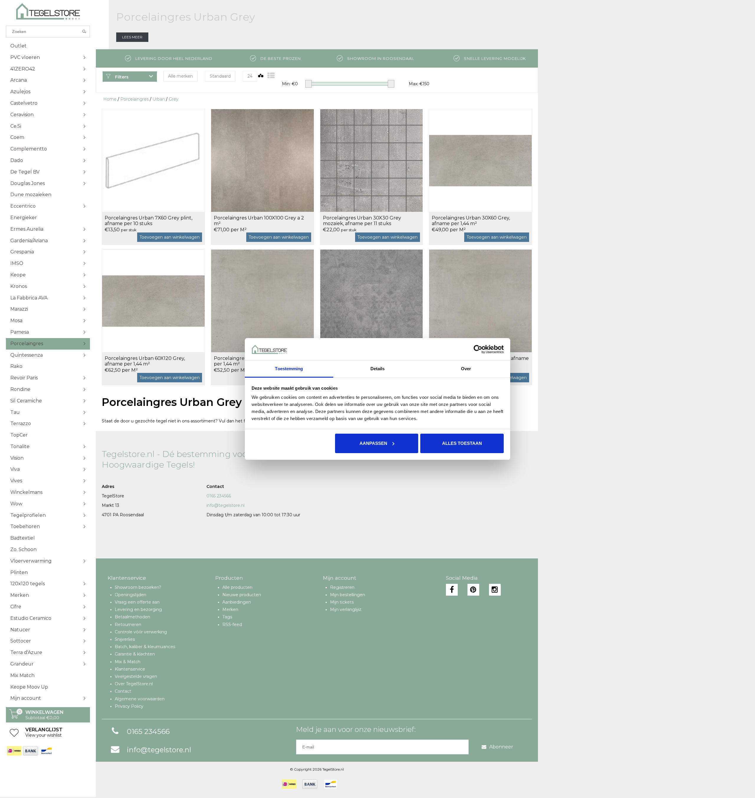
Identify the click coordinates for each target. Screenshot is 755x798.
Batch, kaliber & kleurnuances (145, 646)
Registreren (342, 587)
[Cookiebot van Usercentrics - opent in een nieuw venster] (478, 349)
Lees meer (132, 37)
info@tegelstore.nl (225, 505)
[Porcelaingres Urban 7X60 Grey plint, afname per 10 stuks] (153, 160)
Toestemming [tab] (289, 368)
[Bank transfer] (30, 751)
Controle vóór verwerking (141, 632)
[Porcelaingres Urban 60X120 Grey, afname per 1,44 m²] (153, 300)
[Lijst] (271, 75)
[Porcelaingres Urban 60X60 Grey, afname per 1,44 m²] (262, 300)
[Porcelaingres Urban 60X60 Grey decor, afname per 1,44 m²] (371, 300)
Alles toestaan (462, 443)
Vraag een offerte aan (137, 602)
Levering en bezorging (138, 609)
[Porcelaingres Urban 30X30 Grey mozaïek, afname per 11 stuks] (371, 160)
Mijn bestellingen (347, 594)
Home (109, 99)
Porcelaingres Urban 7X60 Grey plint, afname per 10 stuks (148, 220)
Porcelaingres (134, 99)
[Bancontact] (46, 751)
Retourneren (128, 624)
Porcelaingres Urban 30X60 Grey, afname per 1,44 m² (471, 220)
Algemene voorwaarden (140, 699)
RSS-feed (232, 624)
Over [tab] (466, 368)
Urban (158, 99)
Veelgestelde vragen (136, 676)
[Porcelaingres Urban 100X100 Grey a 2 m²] (262, 160)
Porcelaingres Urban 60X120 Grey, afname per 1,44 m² (145, 361)
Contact (123, 691)
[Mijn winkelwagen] (14, 717)
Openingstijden (130, 594)
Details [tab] (377, 368)
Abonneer (501, 747)
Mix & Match (127, 661)
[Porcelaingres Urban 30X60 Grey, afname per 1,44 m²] (480, 160)
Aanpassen (373, 443)
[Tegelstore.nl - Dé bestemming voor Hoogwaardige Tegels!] (48, 11)
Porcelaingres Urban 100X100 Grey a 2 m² (259, 220)
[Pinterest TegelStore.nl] (473, 590)
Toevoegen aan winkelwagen (169, 237)
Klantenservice (130, 669)
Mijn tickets (342, 602)
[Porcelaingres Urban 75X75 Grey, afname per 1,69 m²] (480, 300)
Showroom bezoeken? (138, 587)
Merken (230, 609)
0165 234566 (218, 496)
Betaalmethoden (132, 617)
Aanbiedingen (236, 602)
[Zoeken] (84, 31)
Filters (121, 77)
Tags (227, 617)
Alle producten (237, 587)
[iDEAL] (14, 751)
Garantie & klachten (135, 654)
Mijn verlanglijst (346, 609)
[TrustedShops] (347, 784)
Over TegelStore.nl (134, 683)
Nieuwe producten (241, 594)
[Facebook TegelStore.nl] (452, 590)
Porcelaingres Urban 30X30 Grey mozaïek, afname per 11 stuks (362, 220)
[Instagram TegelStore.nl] (495, 590)
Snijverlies (125, 639)
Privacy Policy (129, 706)
